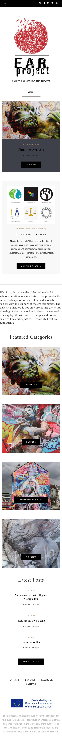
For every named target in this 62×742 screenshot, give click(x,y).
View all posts (31, 661)
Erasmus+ (31, 680)
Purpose (31, 442)
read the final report (31, 144)
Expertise (31, 557)
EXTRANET (15, 680)
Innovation (31, 384)
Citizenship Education (31, 500)
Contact (31, 684)
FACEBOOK (47, 680)
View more (31, 164)
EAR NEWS (31, 590)
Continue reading (31, 266)
